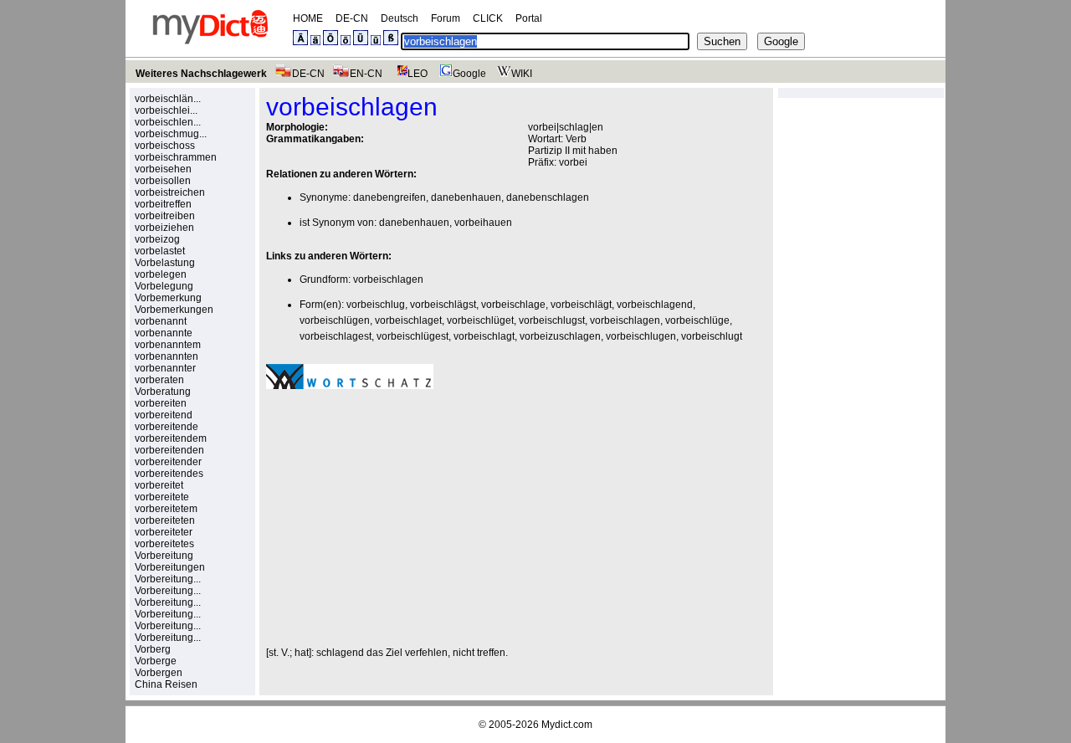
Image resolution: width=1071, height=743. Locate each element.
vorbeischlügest (412, 336)
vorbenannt (161, 321)
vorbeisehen (163, 169)
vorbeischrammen (176, 157)
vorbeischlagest (336, 336)
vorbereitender (168, 462)
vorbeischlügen (335, 320)
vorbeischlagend (655, 304)
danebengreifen (389, 197)
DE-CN (352, 18)
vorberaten (159, 380)
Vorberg (153, 649)
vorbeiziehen (164, 227)
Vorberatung (163, 391)
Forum (445, 18)
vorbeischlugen (641, 336)
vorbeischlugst (552, 320)
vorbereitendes (169, 473)
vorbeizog (157, 239)
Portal (528, 18)
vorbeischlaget (408, 320)
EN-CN (366, 73)
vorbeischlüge (697, 320)
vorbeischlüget (480, 320)
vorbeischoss (165, 145)
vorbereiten (161, 403)
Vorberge (156, 661)
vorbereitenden (169, 450)
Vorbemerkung (168, 298)
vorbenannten (166, 356)
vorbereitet (159, 485)
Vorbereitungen (170, 567)
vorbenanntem (168, 345)
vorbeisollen (163, 181)
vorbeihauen (483, 222)
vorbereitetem (166, 509)
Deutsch (399, 18)
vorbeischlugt (711, 336)
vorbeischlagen (388, 279)
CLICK (488, 18)
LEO (417, 73)
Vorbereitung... (168, 579)
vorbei (573, 162)
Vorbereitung (164, 555)
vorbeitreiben (165, 216)
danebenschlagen (547, 197)
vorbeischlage (513, 304)
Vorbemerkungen (174, 309)
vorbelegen (161, 274)
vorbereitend (163, 415)
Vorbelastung (165, 263)
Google (469, 73)
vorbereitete (162, 497)
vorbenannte (163, 333)
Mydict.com (566, 724)
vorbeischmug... (171, 134)
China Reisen (166, 684)
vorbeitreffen (163, 204)
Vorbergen (158, 673)
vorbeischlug (375, 304)
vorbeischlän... (168, 99)
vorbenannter (165, 368)
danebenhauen (466, 197)
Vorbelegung (164, 286)
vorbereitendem (171, 438)
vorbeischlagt (484, 336)
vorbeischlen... (168, 122)
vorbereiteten (165, 520)
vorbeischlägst (443, 304)
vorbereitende (166, 427)
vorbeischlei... (166, 110)
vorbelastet (160, 251)
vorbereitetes (164, 544)
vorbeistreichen (170, 192)
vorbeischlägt (581, 304)
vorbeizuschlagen (560, 336)
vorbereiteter (163, 532)
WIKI (521, 73)
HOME (308, 18)
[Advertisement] (406, 518)
